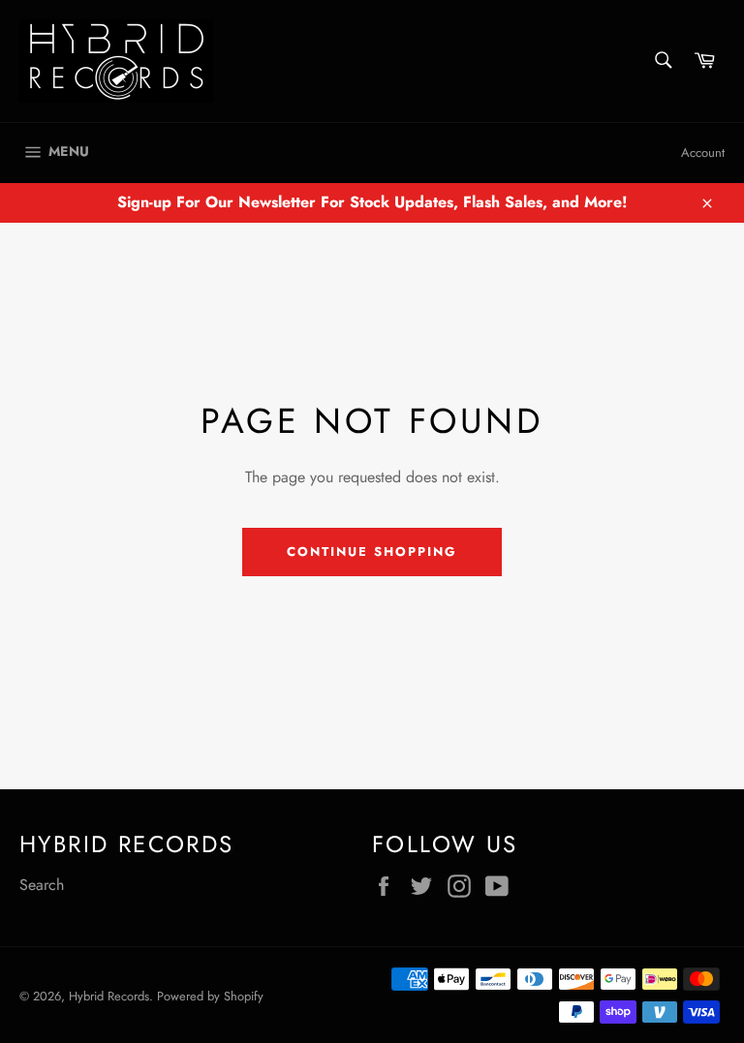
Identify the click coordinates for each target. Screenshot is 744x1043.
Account (703, 152)
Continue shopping (371, 551)
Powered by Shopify (210, 996)
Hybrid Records (109, 996)
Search (41, 885)
